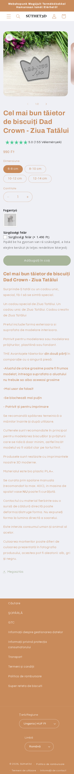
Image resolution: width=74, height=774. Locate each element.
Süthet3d (26, 764)
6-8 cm (13, 168)
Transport (15, 657)
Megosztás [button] (15, 571)
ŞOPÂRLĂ (15, 613)
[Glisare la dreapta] (46, 104)
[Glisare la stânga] (27, 104)
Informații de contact (53, 770)
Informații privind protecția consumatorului (27, 644)
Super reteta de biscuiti (25, 686)
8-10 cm (35, 168)
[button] (8, 16)
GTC (11, 622)
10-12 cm (15, 178)
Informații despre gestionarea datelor (35, 632)
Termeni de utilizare (24, 770)
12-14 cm (40, 178)
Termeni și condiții (21, 666)
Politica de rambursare (25, 676)
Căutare (14, 603)
